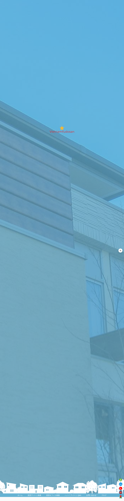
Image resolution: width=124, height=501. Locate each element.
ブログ (103, 495)
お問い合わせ (91, 495)
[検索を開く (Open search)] (120, 251)
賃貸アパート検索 (34, 495)
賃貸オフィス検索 (53, 495)
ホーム (20, 495)
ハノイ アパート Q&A (73, 495)
